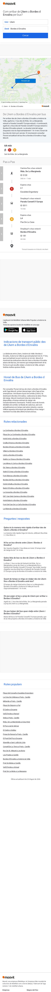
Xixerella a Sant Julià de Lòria (14, 742)
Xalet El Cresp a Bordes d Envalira (16, 472)
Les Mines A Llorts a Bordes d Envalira (17, 463)
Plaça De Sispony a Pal (11, 705)
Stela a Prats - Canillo (11, 718)
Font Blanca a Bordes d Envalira (15, 476)
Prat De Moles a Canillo (12, 763)
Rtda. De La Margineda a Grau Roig (16, 722)
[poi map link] (25, 83)
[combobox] (29, 22)
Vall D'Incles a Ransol (11, 714)
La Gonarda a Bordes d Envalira (15, 492)
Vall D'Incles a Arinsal (11, 767)
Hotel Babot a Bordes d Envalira (15, 500)
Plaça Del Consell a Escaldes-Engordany (18, 693)
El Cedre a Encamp (10, 710)
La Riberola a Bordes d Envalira (15, 509)
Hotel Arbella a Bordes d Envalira (15, 484)
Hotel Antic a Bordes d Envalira (14, 439)
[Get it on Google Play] (11, 330)
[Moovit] (9, 3)
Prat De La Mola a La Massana (14, 771)
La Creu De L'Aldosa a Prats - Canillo (16, 697)
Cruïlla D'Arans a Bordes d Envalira (16, 443)
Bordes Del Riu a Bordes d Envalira (16, 480)
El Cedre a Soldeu (9, 730)
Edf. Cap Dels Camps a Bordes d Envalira (18, 496)
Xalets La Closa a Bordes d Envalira (16, 459)
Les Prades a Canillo (10, 755)
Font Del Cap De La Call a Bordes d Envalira (19, 504)
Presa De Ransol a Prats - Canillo (15, 734)
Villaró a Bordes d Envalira (13, 451)
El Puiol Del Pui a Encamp (12, 738)
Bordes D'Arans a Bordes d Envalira (16, 447)
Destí (7, 29)
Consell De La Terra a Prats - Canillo (16, 747)
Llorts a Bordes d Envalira (13, 455)
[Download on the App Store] (29, 330)
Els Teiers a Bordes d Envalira (14, 468)
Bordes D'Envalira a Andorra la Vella (16, 759)
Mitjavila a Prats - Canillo (12, 701)
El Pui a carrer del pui (11, 726)
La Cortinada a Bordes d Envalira (15, 430)
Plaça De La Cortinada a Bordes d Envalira (19, 434)
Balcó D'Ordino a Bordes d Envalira (16, 488)
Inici (6, 22)
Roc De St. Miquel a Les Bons (14, 751)
